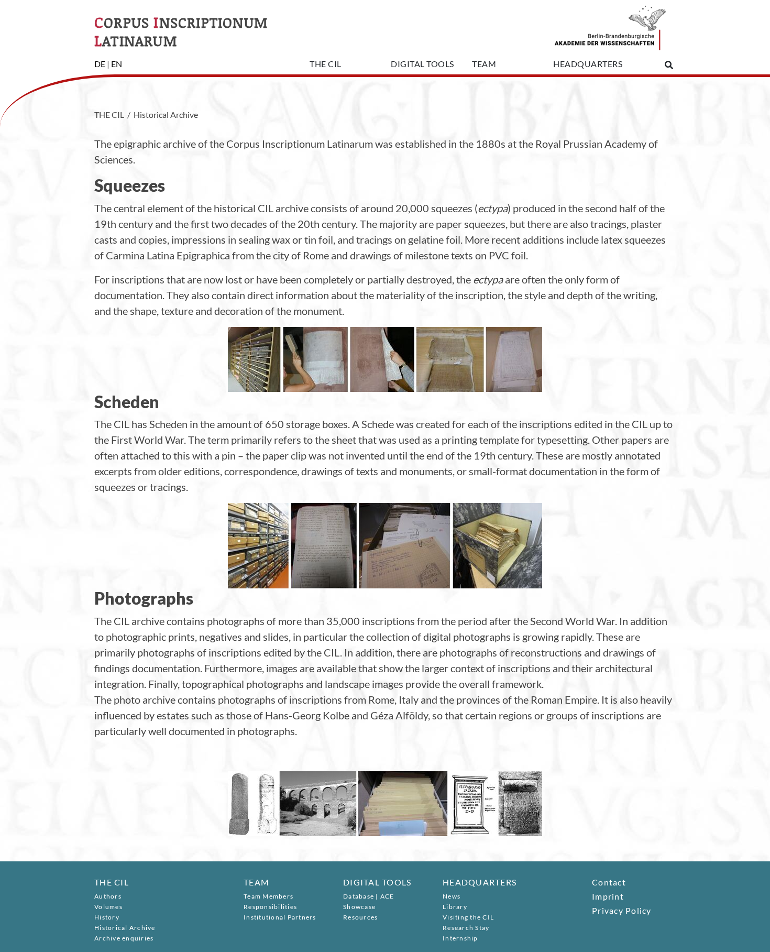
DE (99, 64)
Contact (609, 882)
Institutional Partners (280, 917)
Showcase (359, 907)
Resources (360, 917)
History (106, 917)
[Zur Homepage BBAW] (610, 25)
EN (116, 64)
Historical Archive (125, 928)
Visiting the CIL (468, 917)
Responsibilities (270, 907)
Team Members (268, 896)
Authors (108, 896)
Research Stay (466, 928)
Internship (460, 938)
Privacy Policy (622, 910)
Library (455, 907)
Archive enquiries (123, 938)
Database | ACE (368, 896)
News (451, 896)
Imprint (608, 896)
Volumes (108, 907)
